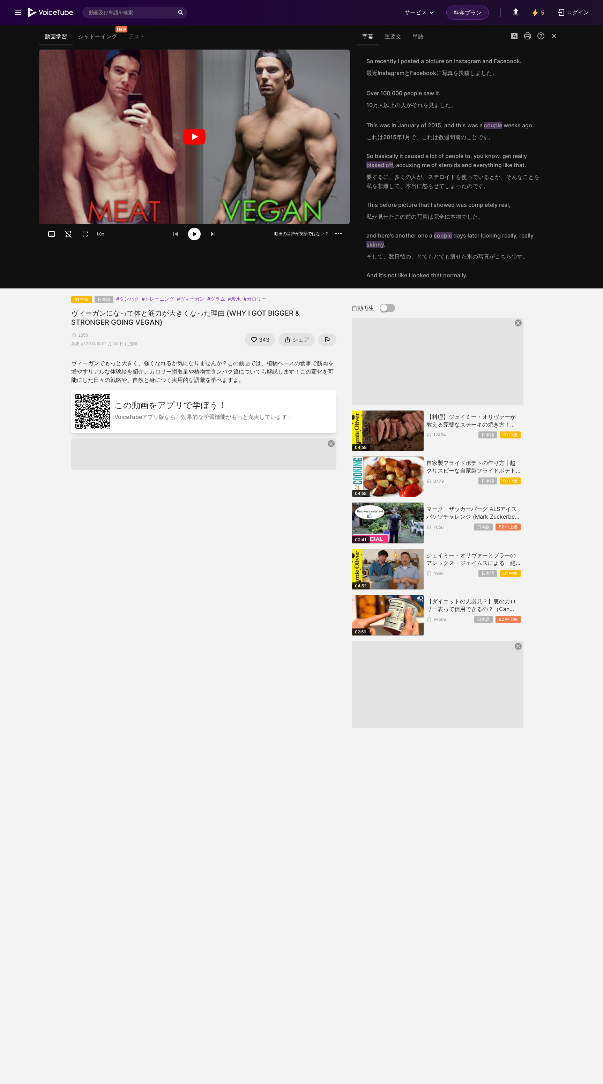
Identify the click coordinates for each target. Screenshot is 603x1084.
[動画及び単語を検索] (180, 12)
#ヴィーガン (190, 299)
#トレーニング (158, 299)
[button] (514, 37)
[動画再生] (194, 137)
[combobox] (128, 12)
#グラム (216, 299)
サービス (415, 12)
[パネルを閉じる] (554, 36)
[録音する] (550, 66)
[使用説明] (541, 36)
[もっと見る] (338, 233)
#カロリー (255, 299)
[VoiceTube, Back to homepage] (51, 12)
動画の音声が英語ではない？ (301, 233)
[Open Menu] (18, 12)
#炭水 (234, 299)
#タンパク (127, 299)
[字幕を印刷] (527, 36)
